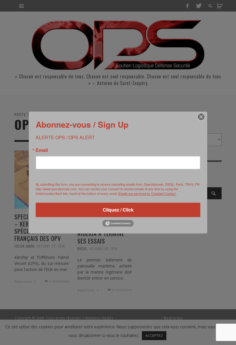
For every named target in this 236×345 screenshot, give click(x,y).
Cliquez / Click (118, 209)
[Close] (201, 116)
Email (42, 150)
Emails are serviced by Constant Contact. (147, 193)
